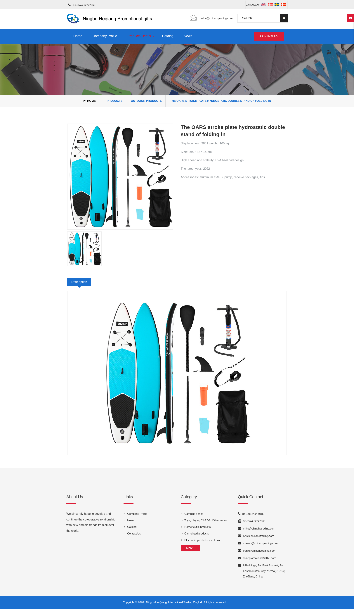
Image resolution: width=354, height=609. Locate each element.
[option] (120, 177)
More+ (190, 548)
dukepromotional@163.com (259, 558)
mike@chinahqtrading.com (216, 18)
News (188, 36)
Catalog (167, 36)
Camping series (193, 513)
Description (79, 282)
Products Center (139, 36)
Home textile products (197, 526)
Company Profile (105, 36)
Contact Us (269, 36)
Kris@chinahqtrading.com (258, 535)
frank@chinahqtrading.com (259, 550)
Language (253, 4)
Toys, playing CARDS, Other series (205, 520)
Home (77, 36)
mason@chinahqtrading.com (260, 543)
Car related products (196, 533)
